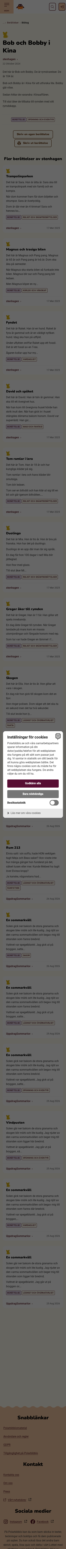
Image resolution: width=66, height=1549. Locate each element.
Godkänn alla (33, 783)
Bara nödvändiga (33, 794)
